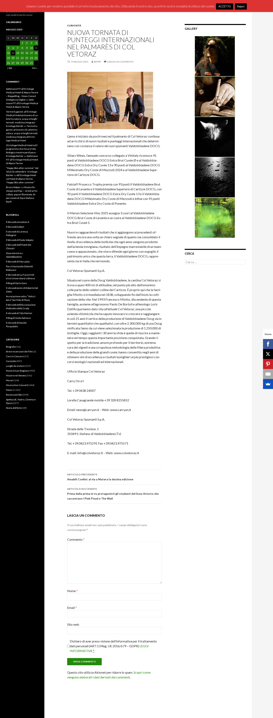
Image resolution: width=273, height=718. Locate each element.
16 (26, 52)
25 (36, 57)
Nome (72, 591)
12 (8, 52)
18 (36, 52)
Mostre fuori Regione (17, 370)
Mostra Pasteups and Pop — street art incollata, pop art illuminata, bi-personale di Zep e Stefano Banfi (22, 194)
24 (31, 57)
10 (31, 47)
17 (31, 52)
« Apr (9, 67)
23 (26, 57)
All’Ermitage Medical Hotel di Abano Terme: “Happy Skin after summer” (21, 179)
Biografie (11, 346)
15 (22, 52)
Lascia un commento (120, 61)
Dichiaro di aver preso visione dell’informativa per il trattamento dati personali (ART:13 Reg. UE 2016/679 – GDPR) (113, 646)
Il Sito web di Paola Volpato (19, 239)
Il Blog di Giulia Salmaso (18, 317)
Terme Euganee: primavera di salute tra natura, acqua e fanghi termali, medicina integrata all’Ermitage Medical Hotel (22, 133)
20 (13, 57)
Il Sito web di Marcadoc (18, 261)
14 (17, 52)
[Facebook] (268, 344)
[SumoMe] (268, 384)
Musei (9, 380)
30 (26, 62)
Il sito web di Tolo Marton (19, 313)
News (9, 389)
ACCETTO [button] (224, 6)
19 (8, 57)
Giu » (34, 67)
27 (13, 62)
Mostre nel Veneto (16, 375)
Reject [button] (240, 6)
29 (22, 62)
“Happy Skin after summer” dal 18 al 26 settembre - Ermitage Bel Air (22, 172)
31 (31, 62)
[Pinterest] (268, 364)
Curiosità (74, 25)
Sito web (73, 624)
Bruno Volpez (13, 187)
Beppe (97, 61)
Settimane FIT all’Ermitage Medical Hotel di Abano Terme (22, 103)
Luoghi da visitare (15, 365)
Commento (76, 539)
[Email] (268, 374)
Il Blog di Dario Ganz (16, 283)
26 (8, 62)
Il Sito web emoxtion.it (17, 221)
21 (17, 57)
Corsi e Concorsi (15, 356)
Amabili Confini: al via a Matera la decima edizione (100, 477)
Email (72, 607)
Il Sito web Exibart (15, 226)
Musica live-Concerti (17, 385)
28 (17, 62)
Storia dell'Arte (14, 407)
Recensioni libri (14, 394)
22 (22, 57)
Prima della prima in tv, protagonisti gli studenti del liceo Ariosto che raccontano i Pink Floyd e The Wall (113, 493)
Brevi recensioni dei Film (19, 351)
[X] (268, 354)
